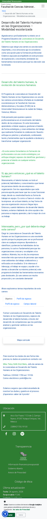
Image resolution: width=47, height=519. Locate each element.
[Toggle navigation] (43, 6)
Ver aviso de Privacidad (21, 509)
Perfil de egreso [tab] (12, 304)
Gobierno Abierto (15, 468)
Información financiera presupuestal (23, 464)
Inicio (4, 11)
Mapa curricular (23, 340)
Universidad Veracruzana (11, 1)
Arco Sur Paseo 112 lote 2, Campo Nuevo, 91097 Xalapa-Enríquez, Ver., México (26, 418)
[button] (5, 513)
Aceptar (9, 515)
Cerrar (21, 515)
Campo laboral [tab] (30, 304)
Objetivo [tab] (8, 299)
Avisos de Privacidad (17, 472)
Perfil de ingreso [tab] (24, 299)
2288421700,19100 (19, 427)
